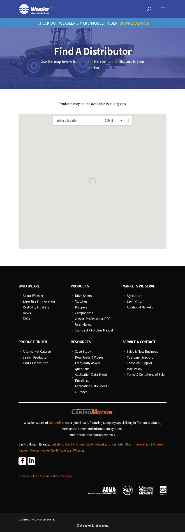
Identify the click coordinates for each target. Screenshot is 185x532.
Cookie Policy (49, 476)
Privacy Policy (28, 476)
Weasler (78, 450)
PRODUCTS (80, 286)
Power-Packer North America (50, 450)
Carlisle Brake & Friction (67, 444)
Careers (66, 476)
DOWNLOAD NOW (135, 23)
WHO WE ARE (29, 286)
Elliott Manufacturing (101, 444)
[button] (127, 120)
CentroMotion (59, 422)
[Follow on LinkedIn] (31, 460)
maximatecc (142, 444)
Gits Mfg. (124, 444)
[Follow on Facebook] (22, 460)
